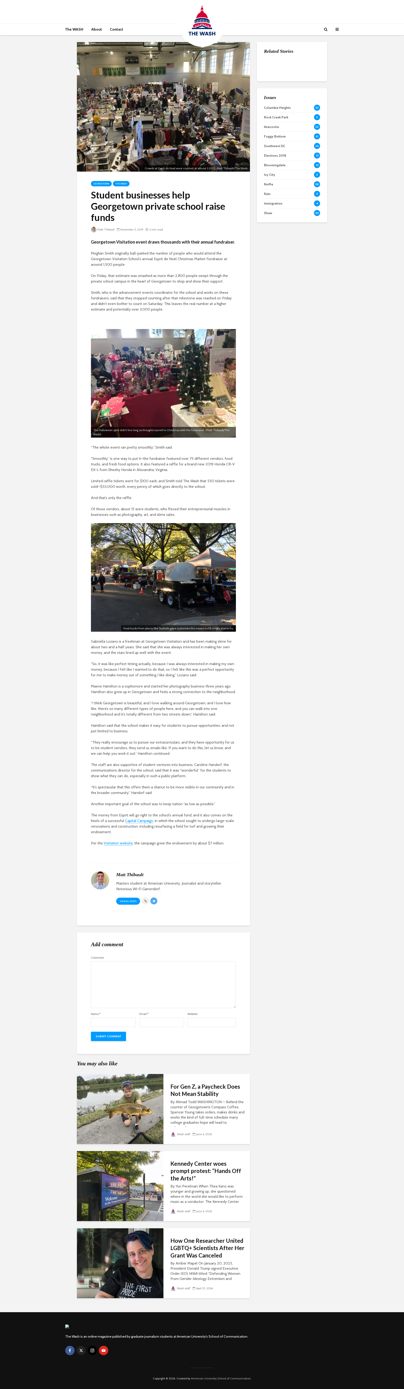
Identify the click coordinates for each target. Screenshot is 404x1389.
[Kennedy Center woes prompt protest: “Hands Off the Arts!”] (120, 1185)
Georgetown (101, 183)
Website (193, 1014)
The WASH (74, 29)
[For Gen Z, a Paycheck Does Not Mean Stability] (120, 1108)
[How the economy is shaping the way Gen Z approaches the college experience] (273, 66)
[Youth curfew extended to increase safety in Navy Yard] (273, 112)
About (96, 29)
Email (143, 1014)
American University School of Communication (221, 1378)
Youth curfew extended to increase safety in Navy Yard (302, 113)
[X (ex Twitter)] (81, 1350)
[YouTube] (103, 1350)
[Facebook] (70, 1350)
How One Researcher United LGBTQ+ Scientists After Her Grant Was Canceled (207, 1248)
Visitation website (118, 843)
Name (96, 1014)
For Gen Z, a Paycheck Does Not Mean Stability (205, 1090)
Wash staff (183, 1134)
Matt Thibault (106, 229)
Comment (97, 957)
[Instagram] (92, 1350)
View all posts (128, 901)
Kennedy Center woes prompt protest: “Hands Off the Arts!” (205, 1171)
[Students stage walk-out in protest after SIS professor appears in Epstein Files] (273, 89)
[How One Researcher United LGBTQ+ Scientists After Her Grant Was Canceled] (120, 1263)
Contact (116, 29)
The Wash (121, 183)
